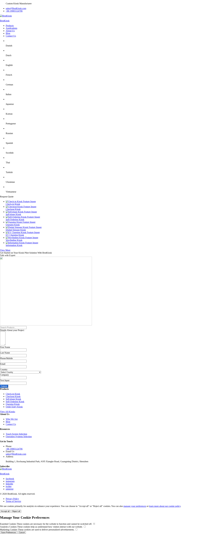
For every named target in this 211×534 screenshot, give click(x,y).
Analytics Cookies (41, 527)
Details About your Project (12, 330)
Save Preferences (8, 532)
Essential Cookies (46, 524)
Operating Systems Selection (19, 436)
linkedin (9, 484)
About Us (10, 31)
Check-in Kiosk (13, 394)
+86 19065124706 (14, 11)
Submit (4, 386)
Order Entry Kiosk (14, 407)
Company (4, 375)
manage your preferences (134, 506)
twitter (8, 486)
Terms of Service (13, 501)
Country (3, 369)
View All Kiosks (7, 411)
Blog (8, 33)
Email (2, 364)
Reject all (16, 511)
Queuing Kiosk (13, 404)
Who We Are (12, 419)
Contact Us (11, 36)
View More (5, 250)
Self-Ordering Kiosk (15, 401)
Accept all (5, 511)
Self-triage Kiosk (13, 399)
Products (10, 25)
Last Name (5, 353)
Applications (11, 28)
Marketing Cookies (37, 529)
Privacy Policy (12, 498)
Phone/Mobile (6, 358)
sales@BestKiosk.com (16, 8)
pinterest (9, 489)
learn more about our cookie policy (165, 506)
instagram (10, 481)
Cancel (22, 532)
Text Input (4, 380)
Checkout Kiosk (13, 396)
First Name (5, 347)
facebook (10, 478)
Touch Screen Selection (16, 434)
